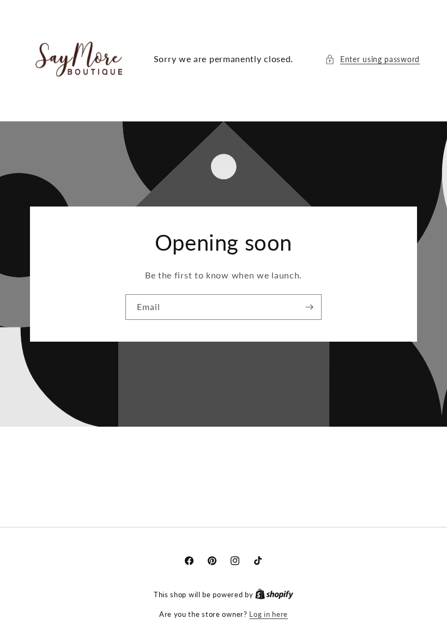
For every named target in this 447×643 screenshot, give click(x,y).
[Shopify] (274, 594)
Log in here (268, 614)
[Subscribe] (309, 307)
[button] (372, 59)
